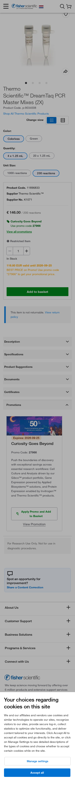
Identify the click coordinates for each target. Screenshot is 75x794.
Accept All (37, 772)
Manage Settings (37, 761)
